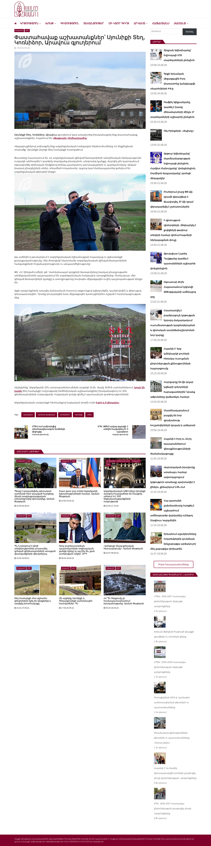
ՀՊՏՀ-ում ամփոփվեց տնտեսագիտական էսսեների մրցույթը (48, 429)
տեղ (89, 415)
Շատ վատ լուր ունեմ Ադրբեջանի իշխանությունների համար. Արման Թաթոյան (79, 494)
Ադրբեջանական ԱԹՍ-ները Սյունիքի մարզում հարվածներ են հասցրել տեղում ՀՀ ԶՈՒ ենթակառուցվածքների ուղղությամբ (125, 496)
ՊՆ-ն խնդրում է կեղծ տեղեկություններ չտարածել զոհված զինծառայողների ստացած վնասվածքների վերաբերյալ (35, 550)
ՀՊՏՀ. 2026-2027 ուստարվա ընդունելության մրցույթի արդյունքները (170, 601)
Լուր (27, 30)
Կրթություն (29, 23)
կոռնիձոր (65, 415)
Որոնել (189, 31)
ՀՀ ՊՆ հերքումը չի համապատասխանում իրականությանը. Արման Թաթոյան (124, 601)
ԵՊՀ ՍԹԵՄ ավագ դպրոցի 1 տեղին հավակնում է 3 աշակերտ (113, 429)
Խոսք (49, 23)
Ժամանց (180, 23)
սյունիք (78, 415)
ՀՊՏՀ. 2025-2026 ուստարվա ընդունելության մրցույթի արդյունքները (170, 667)
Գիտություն (70, 23)
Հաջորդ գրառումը (120, 434)
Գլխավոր (19, 30)
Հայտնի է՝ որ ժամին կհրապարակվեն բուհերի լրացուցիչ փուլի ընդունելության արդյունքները (175, 773)
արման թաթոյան (46, 415)
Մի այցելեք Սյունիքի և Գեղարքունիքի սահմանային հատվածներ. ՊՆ (75, 601)
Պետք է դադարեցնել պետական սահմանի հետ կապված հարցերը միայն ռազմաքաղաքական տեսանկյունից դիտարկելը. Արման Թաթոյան (34, 496)
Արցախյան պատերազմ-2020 (118, 461)
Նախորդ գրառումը (40, 434)
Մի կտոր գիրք (119, 23)
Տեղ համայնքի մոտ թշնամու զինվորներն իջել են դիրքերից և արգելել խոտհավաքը (32, 601)
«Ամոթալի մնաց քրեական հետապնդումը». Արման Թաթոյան (123, 547)
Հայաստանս (160, 23)
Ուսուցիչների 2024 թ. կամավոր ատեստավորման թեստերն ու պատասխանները (172, 702)
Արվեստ (139, 23)
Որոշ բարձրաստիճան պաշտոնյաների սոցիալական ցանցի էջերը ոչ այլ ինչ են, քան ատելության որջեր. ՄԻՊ (77, 550)
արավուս (28, 415)
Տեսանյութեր (93, 23)
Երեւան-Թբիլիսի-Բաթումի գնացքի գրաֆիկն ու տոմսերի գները (174, 634)
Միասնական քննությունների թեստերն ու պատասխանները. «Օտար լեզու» (172, 738)
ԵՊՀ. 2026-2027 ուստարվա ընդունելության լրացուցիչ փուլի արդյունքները (172, 808)
